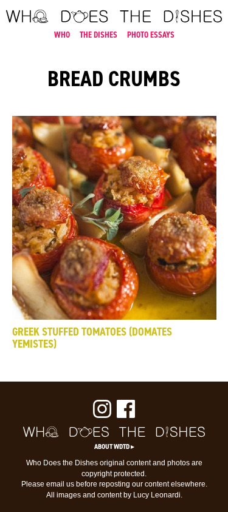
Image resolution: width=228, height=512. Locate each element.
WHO (62, 34)
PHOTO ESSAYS (150, 34)
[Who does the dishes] (114, 20)
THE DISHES (98, 34)
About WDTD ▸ (114, 446)
